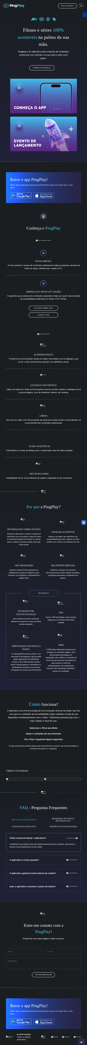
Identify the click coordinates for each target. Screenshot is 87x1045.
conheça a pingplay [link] (42, 68)
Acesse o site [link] (43, 315)
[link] (13, 6)
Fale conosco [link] (67, 6)
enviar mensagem (43, 975)
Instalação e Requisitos (24, 820)
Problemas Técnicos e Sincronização (63, 820)
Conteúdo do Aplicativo (24, 827)
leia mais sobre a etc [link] (43, 308)
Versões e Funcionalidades (63, 827)
